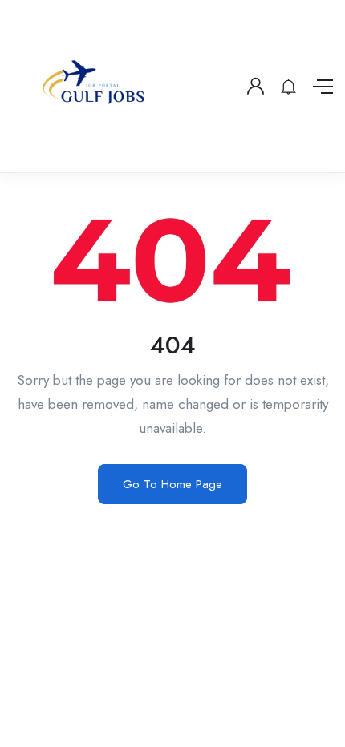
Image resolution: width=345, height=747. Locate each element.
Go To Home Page (172, 484)
